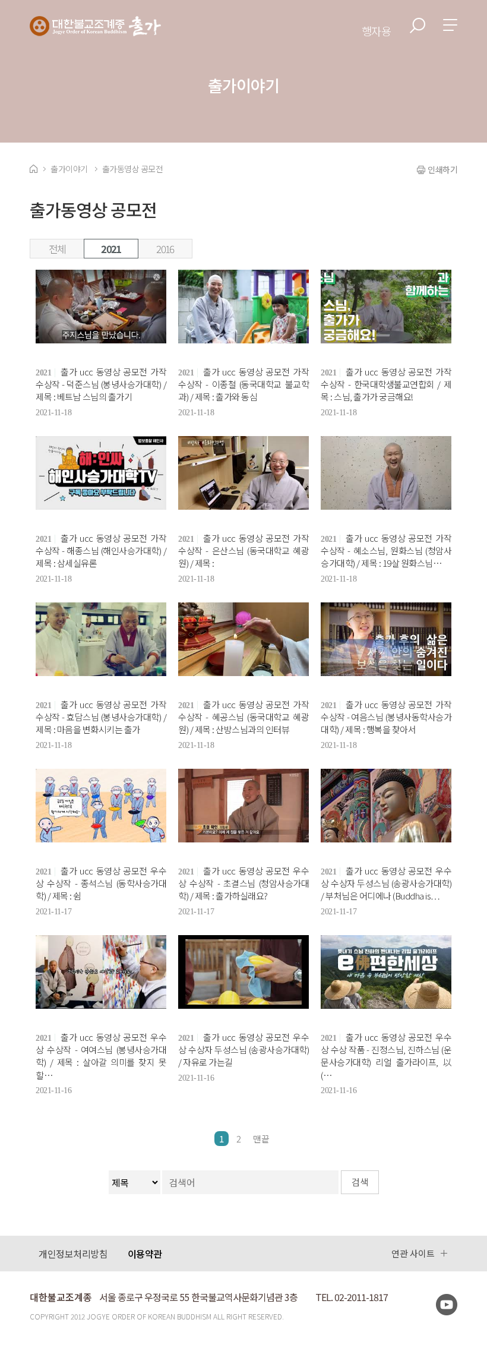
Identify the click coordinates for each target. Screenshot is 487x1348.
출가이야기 (69, 169)
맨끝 (261, 1138)
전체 (57, 248)
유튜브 (446, 1304)
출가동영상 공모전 (132, 169)
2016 (164, 248)
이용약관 (145, 1253)
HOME (33, 169)
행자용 (376, 31)
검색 (417, 25)
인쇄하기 (442, 169)
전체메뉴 (450, 25)
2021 (111, 248)
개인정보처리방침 (73, 1253)
